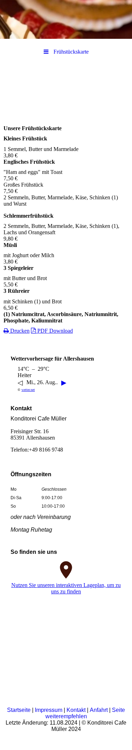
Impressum (48, 710)
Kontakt (76, 710)
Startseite (19, 710)
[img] (66, 19)
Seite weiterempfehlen (85, 713)
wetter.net (28, 390)
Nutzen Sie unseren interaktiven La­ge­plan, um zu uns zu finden (66, 588)
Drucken (19, 331)
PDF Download (54, 331)
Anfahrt (99, 710)
